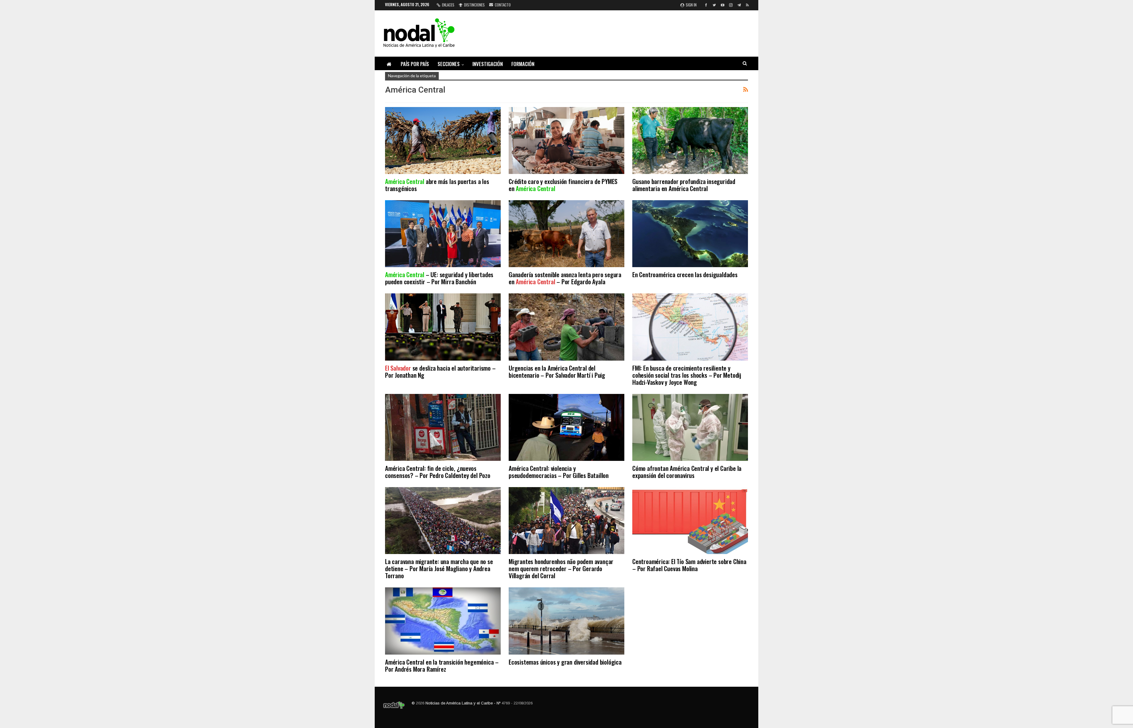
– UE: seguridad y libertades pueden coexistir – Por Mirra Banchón (439, 278)
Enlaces (448, 5)
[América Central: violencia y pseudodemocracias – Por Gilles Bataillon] (566, 427)
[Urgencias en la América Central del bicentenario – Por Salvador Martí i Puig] (566, 326)
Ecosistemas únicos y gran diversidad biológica (565, 661)
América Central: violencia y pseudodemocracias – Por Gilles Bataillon (559, 472)
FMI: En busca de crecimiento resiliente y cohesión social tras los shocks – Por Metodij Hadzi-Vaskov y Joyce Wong (686, 375)
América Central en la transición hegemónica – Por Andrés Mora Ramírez (442, 665)
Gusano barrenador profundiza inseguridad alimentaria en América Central (683, 185)
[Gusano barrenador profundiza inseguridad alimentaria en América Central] (690, 140)
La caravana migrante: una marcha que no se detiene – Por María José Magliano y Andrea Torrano (439, 568)
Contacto (503, 5)
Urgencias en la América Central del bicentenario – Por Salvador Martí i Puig (557, 371)
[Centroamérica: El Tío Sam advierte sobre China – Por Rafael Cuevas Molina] (690, 520)
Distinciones (474, 5)
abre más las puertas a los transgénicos (437, 185)
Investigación (487, 64)
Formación (522, 64)
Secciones (449, 64)
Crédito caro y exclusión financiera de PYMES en (563, 185)
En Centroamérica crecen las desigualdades (685, 274)
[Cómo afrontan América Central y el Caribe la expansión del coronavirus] (690, 427)
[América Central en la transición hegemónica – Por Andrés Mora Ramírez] (443, 620)
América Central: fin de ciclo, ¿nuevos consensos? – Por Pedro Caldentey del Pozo (437, 472)
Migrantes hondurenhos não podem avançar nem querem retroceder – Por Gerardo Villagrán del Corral (561, 568)
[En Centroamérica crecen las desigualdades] (690, 233)
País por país (415, 64)
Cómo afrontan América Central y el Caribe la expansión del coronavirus (686, 472)
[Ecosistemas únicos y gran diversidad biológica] (566, 620)
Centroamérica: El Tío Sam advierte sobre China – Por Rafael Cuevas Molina (689, 565)
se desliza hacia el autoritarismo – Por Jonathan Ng (440, 371)
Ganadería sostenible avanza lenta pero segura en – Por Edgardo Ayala (565, 278)
